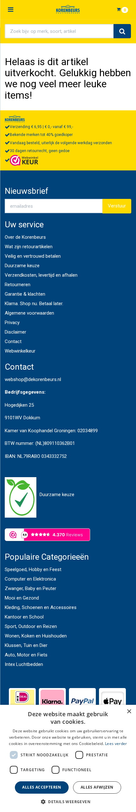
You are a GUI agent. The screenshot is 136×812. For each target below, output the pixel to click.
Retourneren (17, 284)
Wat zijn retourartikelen (29, 246)
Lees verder (116, 743)
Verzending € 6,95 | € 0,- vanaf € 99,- (41, 127)
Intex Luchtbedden (24, 664)
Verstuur (117, 206)
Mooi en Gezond (22, 598)
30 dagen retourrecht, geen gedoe (40, 151)
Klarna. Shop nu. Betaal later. (34, 303)
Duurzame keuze (22, 265)
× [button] (129, 711)
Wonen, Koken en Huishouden (36, 636)
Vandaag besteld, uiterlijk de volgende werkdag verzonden (61, 143)
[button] (68, 801)
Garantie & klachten (25, 294)
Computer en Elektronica (30, 579)
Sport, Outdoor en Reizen (31, 626)
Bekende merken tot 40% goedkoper (41, 134)
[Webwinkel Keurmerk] (24, 160)
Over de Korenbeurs (25, 237)
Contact (13, 341)
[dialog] (68, 758)
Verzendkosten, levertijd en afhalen (41, 275)
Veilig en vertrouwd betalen (33, 256)
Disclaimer (15, 332)
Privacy (12, 322)
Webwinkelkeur (20, 351)
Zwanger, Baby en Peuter (30, 588)
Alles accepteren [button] (41, 787)
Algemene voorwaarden (29, 313)
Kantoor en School (24, 617)
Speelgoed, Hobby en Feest (33, 569)
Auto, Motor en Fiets (26, 655)
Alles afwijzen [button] (97, 787)
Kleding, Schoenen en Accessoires (41, 607)
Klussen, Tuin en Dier (26, 645)
